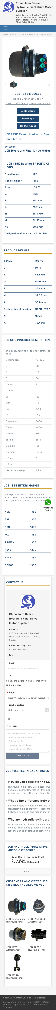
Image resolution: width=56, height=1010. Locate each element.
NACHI (8, 557)
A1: (6, 227)
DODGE (9, 565)
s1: (6, 220)
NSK (7, 511)
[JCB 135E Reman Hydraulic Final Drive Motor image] (28, 64)
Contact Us (19, 998)
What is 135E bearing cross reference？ (28, 103)
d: (6, 207)
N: (5, 316)
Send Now (23, 755)
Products (14, 34)
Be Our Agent (28, 126)
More (26, 871)
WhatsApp (28, 118)
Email (10, 663)
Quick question (16, 705)
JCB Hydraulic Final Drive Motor (35, 34)
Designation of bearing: (18, 233)
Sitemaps (41, 998)
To (10, 675)
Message (12, 726)
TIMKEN (9, 542)
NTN (7, 527)
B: (6, 200)
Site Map (31, 998)
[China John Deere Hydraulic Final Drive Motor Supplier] (8, 6)
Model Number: (13, 180)
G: (6, 194)
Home (5, 34)
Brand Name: (12, 174)
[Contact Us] (48, 505)
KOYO (8, 550)
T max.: (9, 187)
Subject (12, 692)
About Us (7, 998)
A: (5, 323)
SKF (7, 519)
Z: (6, 213)
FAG (7, 534)
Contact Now (28, 111)
